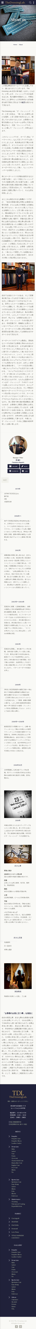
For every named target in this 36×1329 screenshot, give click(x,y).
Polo (13, 1191)
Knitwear (15, 1196)
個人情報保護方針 (15, 1122)
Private (14, 1304)
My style (14, 1302)
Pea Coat (15, 1167)
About (21, 44)
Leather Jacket (16, 1143)
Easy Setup (15, 1184)
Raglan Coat (16, 1165)
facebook (15, 471)
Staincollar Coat (17, 1163)
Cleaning (15, 1202)
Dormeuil (15, 1229)
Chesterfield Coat (17, 1161)
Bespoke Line (16, 1139)
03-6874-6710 (21, 1113)
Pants (13, 1156)
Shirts (13, 1170)
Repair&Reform (17, 1206)
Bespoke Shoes (17, 1141)
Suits (13, 1149)
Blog (26, 466)
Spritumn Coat (16, 1182)
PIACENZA (15, 1225)
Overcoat (15, 1158)
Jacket (14, 1151)
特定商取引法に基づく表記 (18, 1124)
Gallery (15, 466)
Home (15, 44)
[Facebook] (16, 1326)
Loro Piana (15, 1232)
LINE (26, 471)
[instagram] (20, 1326)
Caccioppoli (15, 1218)
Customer (15, 1300)
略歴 (23, 102)
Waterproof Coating (18, 1204)
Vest (13, 1154)
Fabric (14, 1306)
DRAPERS (15, 1222)
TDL (13, 1309)
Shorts (14, 1193)
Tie (13, 1172)
